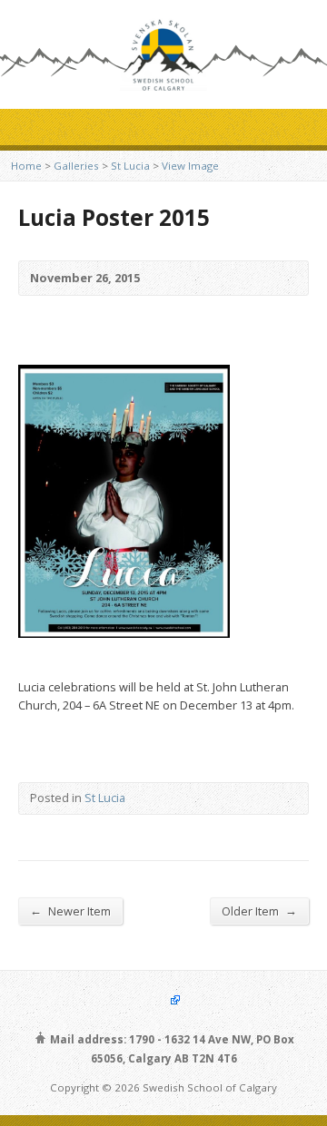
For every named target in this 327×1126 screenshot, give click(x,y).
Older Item (259, 910)
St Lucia (130, 165)
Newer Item (70, 910)
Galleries (76, 165)
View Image (190, 165)
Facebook (163, 999)
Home (26, 165)
